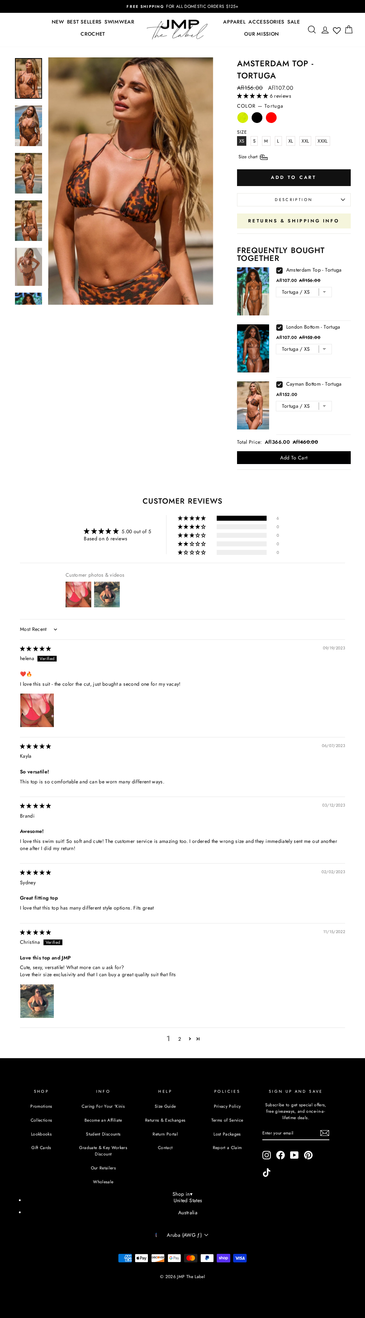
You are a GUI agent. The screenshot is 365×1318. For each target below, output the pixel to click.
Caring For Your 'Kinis (103, 1106)
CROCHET (93, 33)
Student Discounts (103, 1134)
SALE (293, 21)
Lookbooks (41, 1134)
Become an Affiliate (103, 1120)
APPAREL (234, 21)
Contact (165, 1147)
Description (294, 199)
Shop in (182, 1194)
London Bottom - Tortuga (313, 326)
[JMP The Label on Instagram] (266, 1155)
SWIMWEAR (119, 21)
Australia (187, 1212)
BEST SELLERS (84, 21)
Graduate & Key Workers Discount (103, 1150)
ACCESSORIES (266, 21)
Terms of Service (227, 1120)
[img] (35, 648)
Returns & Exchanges (165, 1120)
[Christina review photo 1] (37, 1001)
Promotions (41, 1106)
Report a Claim (227, 1147)
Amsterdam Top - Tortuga (314, 269)
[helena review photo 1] (37, 710)
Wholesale (103, 1182)
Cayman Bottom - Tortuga (314, 383)
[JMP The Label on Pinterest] (308, 1155)
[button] (253, 95)
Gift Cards (41, 1147)
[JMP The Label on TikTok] (266, 1172)
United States (188, 1200)
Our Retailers (103, 1168)
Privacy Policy (227, 1106)
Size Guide (165, 1106)
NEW (58, 21)
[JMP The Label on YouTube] (294, 1155)
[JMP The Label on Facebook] (280, 1155)
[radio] (242, 119)
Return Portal (165, 1134)
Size (248, 156)
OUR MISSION (261, 33)
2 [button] (179, 1038)
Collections (41, 1120)
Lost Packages (227, 1134)
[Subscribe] (324, 1133)
